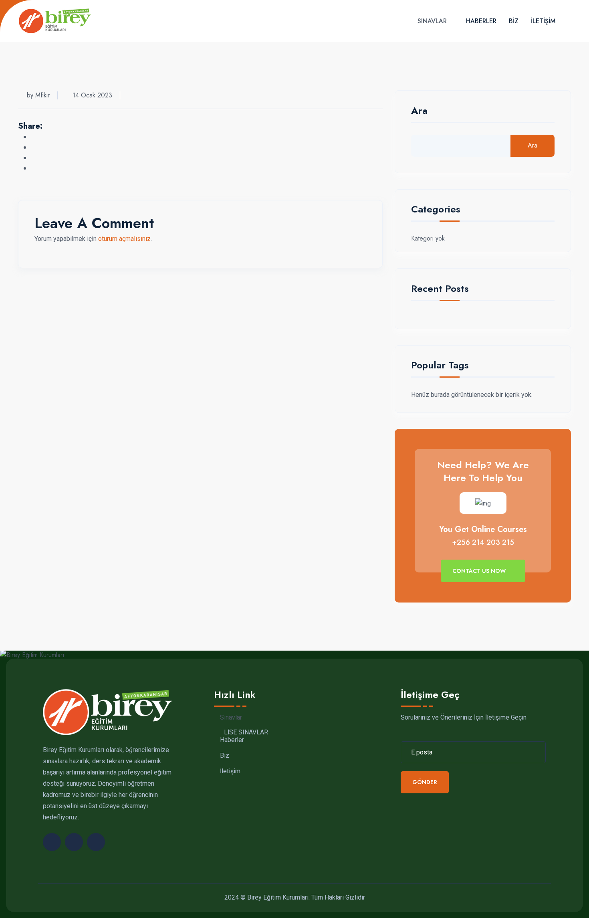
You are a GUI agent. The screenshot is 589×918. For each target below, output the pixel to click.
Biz (513, 21)
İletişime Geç (430, 695)
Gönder (424, 782)
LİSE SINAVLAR (246, 732)
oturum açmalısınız (124, 239)
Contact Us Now (480, 571)
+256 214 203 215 (483, 542)
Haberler (481, 21)
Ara (419, 111)
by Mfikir (38, 95)
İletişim (543, 21)
